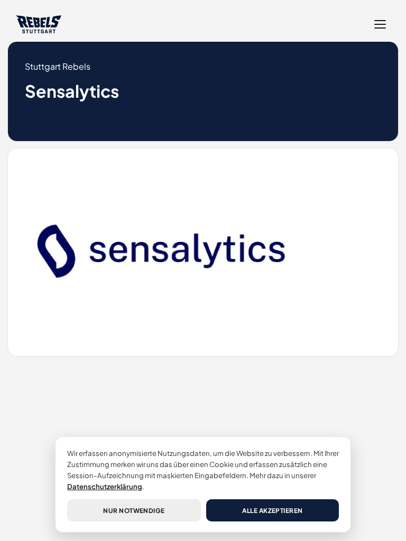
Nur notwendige (134, 511)
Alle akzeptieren (272, 511)
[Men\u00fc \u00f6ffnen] (380, 24)
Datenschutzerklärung (104, 486)
